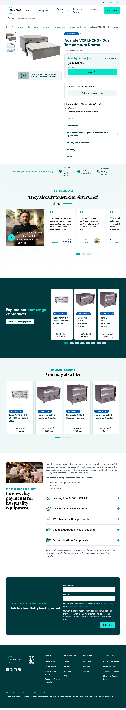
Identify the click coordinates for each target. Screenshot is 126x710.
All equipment (17, 27)
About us (94, 10)
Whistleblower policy (39, 693)
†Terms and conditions (23, 693)
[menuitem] (31, 10)
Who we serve (61, 10)
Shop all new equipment (20, 321)
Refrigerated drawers (77, 27)
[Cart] (117, 2)
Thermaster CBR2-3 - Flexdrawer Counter (105, 322)
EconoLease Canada (111, 671)
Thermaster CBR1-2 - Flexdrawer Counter (81, 322)
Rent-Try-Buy (60, 334)
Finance (29, 10)
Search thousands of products (23, 18)
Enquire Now (92, 72)
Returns (67, 666)
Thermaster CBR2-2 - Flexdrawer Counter (104, 416)
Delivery (67, 661)
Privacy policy (10, 693)
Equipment (44, 10)
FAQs (66, 676)
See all (86, 671)
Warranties (68, 671)
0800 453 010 (107, 2)
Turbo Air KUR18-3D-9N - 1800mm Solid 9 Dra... (61, 320)
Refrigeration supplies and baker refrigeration (46, 27)
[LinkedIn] (19, 669)
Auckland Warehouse (111, 661)
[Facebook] (7, 669)
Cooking (86, 666)
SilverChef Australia (110, 666)
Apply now (112, 10)
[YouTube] (15, 669)
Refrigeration (88, 661)
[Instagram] (11, 669)
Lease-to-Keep (50, 666)
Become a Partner (77, 10)
